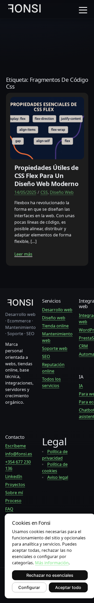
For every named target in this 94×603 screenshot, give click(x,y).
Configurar (29, 587)
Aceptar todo (68, 587)
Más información (52, 563)
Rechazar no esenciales (49, 575)
